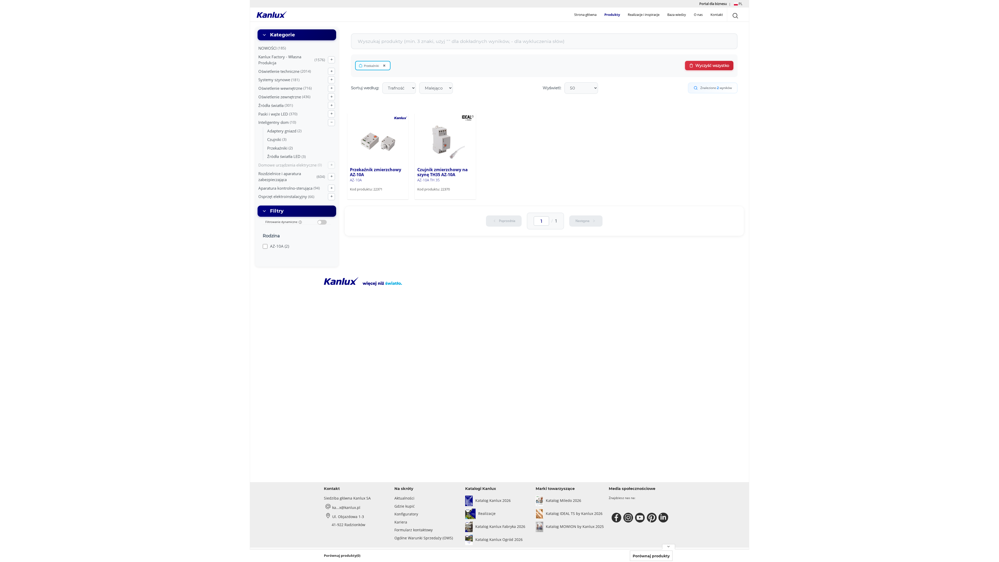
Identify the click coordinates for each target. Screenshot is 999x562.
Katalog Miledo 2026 (563, 500)
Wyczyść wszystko (712, 65)
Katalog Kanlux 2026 (493, 500)
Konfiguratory (406, 514)
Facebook (617, 518)
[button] (738, 3)
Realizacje (487, 513)
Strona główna (585, 14)
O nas (698, 14)
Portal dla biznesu (713, 3)
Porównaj (366, 198)
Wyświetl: (552, 87)
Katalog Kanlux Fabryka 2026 (500, 526)
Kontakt (716, 14)
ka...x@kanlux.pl (346, 507)
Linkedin (664, 518)
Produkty (612, 14)
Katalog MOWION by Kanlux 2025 (575, 526)
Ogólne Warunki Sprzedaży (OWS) (423, 537)
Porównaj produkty (651, 556)
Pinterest (652, 518)
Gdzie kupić (404, 506)
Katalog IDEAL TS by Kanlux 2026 (574, 513)
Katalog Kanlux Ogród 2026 (499, 539)
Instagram (629, 518)
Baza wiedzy (676, 14)
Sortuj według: (365, 87)
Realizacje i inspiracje (643, 14)
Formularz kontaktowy (413, 529)
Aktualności (404, 498)
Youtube (640, 518)
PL (740, 3)
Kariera (400, 522)
